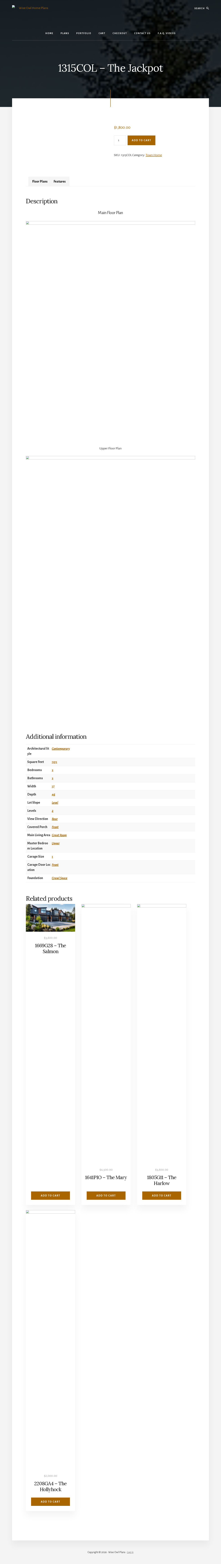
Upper (56, 843)
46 (53, 794)
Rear (55, 819)
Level (55, 802)
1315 (54, 762)
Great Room (59, 835)
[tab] (39, 181)
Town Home (154, 155)
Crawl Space (59, 878)
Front (55, 827)
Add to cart (141, 140)
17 (53, 786)
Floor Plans (39, 181)
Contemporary (61, 748)
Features (60, 181)
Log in (130, 1552)
